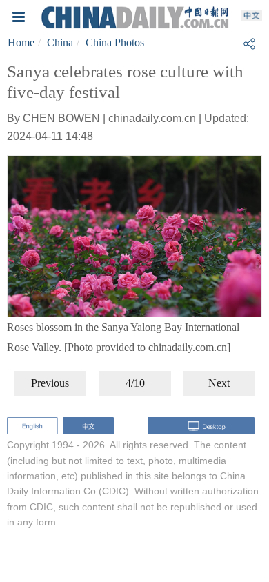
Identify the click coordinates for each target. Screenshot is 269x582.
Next (219, 383)
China (60, 42)
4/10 (135, 383)
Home (21, 42)
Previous (50, 383)
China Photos (115, 42)
